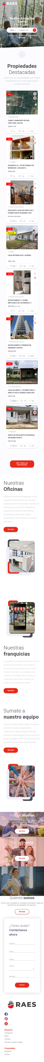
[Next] (36, 105)
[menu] (40, 3)
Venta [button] (12, 30)
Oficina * (12, 966)
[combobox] (24, 30)
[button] (22, 969)
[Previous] (8, 105)
